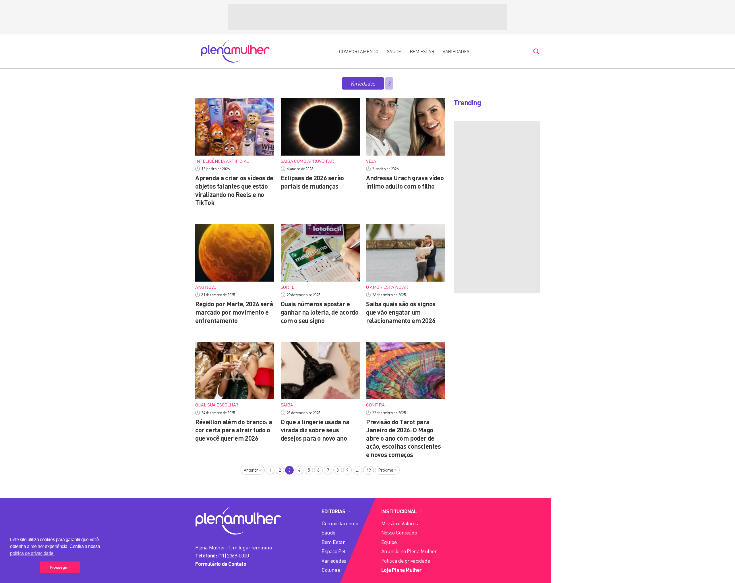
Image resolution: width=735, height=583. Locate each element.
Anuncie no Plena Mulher (409, 551)
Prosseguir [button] (60, 567)
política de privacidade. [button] (32, 553)
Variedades (456, 51)
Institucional (399, 511)
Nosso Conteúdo (399, 532)
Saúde (394, 51)
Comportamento (358, 51)
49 (368, 469)
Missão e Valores (399, 523)
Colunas (331, 570)
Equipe (389, 542)
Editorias (333, 511)
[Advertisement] (367, 17)
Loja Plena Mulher (401, 570)
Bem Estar (422, 51)
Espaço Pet (333, 551)
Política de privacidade (405, 560)
